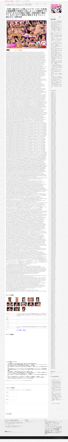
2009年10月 (52, 292)
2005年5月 (52, 343)
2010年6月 (52, 284)
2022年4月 (52, 143)
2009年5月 (52, 297)
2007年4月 (52, 321)
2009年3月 (52, 299)
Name (7, 392)
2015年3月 (52, 227)
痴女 (52, 432)
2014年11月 (52, 231)
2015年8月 (52, 222)
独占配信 (33, 326)
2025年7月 (52, 105)
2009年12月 (52, 290)
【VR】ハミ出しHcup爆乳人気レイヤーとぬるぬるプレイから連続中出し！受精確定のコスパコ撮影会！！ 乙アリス (26, 376)
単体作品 (27, 326)
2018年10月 (52, 185)
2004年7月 (52, 351)
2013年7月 (52, 247)
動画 (9, 3)
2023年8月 (52, 127)
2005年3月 (52, 344)
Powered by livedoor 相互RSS (55, 403)
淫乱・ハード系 (53, 431)
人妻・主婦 (50, 429)
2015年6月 (52, 224)
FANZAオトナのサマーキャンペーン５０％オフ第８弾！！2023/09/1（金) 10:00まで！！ (56, 385)
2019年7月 (52, 176)
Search (60, 16)
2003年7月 (52, 361)
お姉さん (49, 423)
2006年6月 (52, 331)
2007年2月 (52, 323)
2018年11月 (52, 184)
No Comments (14, 19)
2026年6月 (52, 94)
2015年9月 (52, 221)
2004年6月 (52, 352)
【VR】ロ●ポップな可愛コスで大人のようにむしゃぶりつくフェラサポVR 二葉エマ (21, 378)
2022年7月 (52, 140)
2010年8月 (52, 282)
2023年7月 (52, 128)
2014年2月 (52, 240)
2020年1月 (52, 170)
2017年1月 (52, 206)
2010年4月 (52, 286)
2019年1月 (52, 182)
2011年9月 (52, 269)
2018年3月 (52, 192)
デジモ (57, 424)
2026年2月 (52, 98)
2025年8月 (52, 104)
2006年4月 (52, 333)
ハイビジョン (57, 426)
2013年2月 (52, 252)
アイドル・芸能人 (53, 423)
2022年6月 (52, 141)
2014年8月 (52, 234)
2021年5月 (52, 154)
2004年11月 (52, 348)
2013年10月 (52, 244)
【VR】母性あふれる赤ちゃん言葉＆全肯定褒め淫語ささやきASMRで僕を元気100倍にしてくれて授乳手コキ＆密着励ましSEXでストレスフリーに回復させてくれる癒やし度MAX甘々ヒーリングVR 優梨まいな (27, 373)
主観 (45, 429)
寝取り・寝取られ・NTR (52, 430)
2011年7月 (52, 271)
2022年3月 (52, 144)
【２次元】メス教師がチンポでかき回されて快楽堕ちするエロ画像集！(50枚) (56, 388)
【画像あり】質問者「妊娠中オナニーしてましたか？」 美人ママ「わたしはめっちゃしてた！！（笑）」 (56, 390)
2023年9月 (52, 126)
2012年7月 (52, 259)
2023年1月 (52, 134)
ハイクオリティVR (20, 326)
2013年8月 (52, 246)
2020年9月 (52, 162)
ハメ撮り (46, 427)
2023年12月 (52, 123)
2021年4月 (52, 155)
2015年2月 (52, 228)
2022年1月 (52, 146)
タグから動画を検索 (26, 0)
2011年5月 (52, 273)
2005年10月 (52, 339)
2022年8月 (52, 139)
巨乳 (58, 430)
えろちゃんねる (9, 1)
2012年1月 (52, 265)
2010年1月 (52, 289)
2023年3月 (52, 132)
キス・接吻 (57, 423)
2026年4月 (52, 96)
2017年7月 (52, 200)
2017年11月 (52, 196)
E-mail (7, 395)
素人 (53, 432)
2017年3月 (52, 204)
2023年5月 (52, 130)
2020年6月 (52, 165)
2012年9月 (52, 257)
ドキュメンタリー (51, 425)
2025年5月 (52, 107)
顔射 (60, 432)
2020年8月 (52, 163)
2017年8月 (52, 199)
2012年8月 (52, 258)
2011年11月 (52, 267)
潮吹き (59, 431)
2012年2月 (52, 264)
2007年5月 (52, 320)
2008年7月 (52, 307)
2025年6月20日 (9, 19)
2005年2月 (52, 345)
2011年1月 (52, 277)
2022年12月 (52, 135)
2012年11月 (52, 255)
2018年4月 (52, 191)
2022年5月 (52, 142)
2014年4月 (52, 238)
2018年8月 (52, 187)
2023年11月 (52, 124)
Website (7, 399)
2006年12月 (52, 325)
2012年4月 (52, 262)
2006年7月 (52, 330)
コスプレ (18, 327)
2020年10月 (52, 161)
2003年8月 (52, 360)
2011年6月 (52, 272)
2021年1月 (52, 158)
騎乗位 (46, 433)
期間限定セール (48, 431)
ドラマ (54, 425)
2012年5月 (52, 261)
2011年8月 (52, 270)
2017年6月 (52, 201)
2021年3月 (52, 156)
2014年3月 (52, 239)
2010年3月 (52, 287)
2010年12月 (52, 278)
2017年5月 (52, 202)
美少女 (57, 432)
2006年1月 (52, 336)
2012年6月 (52, 260)
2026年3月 (52, 97)
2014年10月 (52, 232)
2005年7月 (52, 341)
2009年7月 (52, 295)
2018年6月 (52, 189)
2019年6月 (52, 177)
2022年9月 (52, 138)
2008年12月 (52, 302)
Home (7, 3)
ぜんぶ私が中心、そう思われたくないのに (56, 380)
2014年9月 (52, 233)
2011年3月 (52, 275)
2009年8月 (52, 294)
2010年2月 (52, 288)
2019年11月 (52, 172)
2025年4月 (52, 108)
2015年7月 (52, 223)
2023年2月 (52, 133)
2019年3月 (52, 180)
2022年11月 (52, 136)
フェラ (42, 326)
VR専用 (30, 326)
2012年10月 (52, 256)
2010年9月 (52, 281)
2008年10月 (52, 304)
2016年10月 (52, 209)
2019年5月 (52, 178)
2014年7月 (52, 235)
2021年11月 (52, 148)
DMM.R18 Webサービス (62, 437)
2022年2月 (52, 145)
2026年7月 (52, 93)
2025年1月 (52, 111)
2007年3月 (52, 322)
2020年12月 (52, 159)
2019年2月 (52, 181)
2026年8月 (52, 92)
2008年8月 (52, 306)
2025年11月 (52, 101)
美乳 (55, 432)
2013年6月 (52, 248)
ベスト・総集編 (56, 427)
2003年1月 (52, 365)
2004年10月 (52, 349)
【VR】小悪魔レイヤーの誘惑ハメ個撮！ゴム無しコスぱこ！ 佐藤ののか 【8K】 (20, 371)
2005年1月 (52, 346)
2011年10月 (52, 268)
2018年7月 (52, 188)
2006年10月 (52, 327)
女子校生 (46, 430)
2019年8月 (52, 175)
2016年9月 (52, 210)
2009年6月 (52, 296)
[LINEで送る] (20, 50)
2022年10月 (52, 137)
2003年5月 (52, 363)
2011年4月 (52, 274)
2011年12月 (52, 266)
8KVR (24, 326)
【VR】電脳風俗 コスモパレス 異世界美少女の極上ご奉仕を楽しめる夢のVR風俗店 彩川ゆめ (22, 363)
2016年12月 (52, 207)
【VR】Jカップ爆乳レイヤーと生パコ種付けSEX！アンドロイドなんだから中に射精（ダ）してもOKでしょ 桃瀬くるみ (26, 377)
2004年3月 (52, 355)
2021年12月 (52, 147)
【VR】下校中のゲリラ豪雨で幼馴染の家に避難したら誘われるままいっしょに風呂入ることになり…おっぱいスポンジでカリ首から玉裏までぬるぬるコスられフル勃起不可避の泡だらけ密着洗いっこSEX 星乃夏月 (27, 365)
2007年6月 (52, 319)
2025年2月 (52, 110)
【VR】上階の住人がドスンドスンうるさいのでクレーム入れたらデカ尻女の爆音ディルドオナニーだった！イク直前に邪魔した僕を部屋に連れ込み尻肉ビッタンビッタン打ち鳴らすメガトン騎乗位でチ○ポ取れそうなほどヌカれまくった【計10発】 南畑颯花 (27, 369)
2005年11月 (52, 338)
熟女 (61, 431)
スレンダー (54, 424)
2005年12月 (52, 337)
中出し (36, 326)
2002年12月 (52, 366)
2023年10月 (52, 125)
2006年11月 (52, 326)
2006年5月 (52, 332)
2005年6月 (52, 342)
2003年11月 (52, 358)
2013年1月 (52, 253)
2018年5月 (52, 190)
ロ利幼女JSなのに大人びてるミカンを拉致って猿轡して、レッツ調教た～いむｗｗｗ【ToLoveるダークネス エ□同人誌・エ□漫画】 (56, 396)
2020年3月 (52, 168)
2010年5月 (52, 285)
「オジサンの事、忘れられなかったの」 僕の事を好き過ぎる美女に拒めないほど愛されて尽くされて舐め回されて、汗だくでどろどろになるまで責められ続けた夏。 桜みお (56, 66)
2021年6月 (52, 153)
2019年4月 (52, 179)
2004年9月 (52, 350)
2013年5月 (52, 249)
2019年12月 (52, 171)
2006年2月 (52, 335)
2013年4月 (52, 250)
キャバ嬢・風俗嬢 (47, 424)
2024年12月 (52, 112)
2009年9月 (52, 293)
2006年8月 (52, 329)
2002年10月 (52, 368)
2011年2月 (52, 276)
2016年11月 (52, 208)
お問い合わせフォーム (9, 426)
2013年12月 (52, 242)
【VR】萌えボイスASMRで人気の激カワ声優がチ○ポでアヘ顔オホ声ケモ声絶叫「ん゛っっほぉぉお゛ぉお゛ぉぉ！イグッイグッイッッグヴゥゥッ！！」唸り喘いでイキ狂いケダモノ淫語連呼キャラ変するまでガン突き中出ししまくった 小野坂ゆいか (56, 41)
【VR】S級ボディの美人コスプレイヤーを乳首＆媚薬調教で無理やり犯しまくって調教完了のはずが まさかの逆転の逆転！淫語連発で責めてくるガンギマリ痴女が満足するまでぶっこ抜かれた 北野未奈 (31, 314)
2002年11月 (52, 367)
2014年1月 (52, 241)
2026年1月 (52, 99)
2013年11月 (52, 243)
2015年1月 (52, 229)
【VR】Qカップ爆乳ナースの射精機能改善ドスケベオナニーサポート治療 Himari (56, 74)
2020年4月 (52, 167)
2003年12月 (52, 357)
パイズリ (39, 326)
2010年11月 (52, 279)
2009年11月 (52, 291)
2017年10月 (52, 197)
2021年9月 (52, 150)
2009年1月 (52, 301)
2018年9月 (52, 186)
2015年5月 (52, 225)
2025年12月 (52, 100)
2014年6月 (52, 236)
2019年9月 (52, 174)
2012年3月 (52, 263)
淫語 (57, 431)
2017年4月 (52, 203)
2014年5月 (52, 237)
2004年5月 (52, 353)
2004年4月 (52, 354)
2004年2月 (52, 356)
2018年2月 (52, 193)
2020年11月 (52, 160)
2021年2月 (52, 157)
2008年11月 (52, 303)
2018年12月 (52, 183)
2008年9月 (52, 305)
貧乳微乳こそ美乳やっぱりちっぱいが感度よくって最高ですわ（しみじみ (56, 399)
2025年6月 (52, 106)
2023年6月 (52, 129)
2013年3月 (52, 251)
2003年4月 (52, 364)
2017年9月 (52, 198)
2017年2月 (52, 205)
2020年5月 (52, 166)
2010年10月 (52, 280)
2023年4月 (52, 131)
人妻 (47, 429)
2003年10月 (52, 359)
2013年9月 (52, 245)
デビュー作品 (47, 425)
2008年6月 (52, 308)
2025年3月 (52, 109)
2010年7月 (52, 283)
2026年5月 (52, 95)
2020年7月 (52, 164)
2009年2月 (52, 300)
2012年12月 (52, 254)
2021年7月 (52, 152)
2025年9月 (52, 103)
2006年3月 (52, 334)
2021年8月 (52, 151)
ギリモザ (50, 424)
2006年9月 (52, 328)
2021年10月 (52, 149)
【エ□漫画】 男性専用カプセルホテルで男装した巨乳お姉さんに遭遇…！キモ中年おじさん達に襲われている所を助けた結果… (56, 382)
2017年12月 (52, 195)
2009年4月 (52, 298)
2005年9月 (52, 340)
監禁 (45, 326)
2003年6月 (52, 362)
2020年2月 (52, 169)
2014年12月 (52, 230)
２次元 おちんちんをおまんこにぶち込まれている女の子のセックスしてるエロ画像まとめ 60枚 (56, 394)
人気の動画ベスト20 (18, 0)
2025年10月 (52, 102)
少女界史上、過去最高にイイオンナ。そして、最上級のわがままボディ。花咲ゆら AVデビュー (56, 46)
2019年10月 (52, 173)
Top (66, 440)
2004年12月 (52, 347)
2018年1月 (52, 194)
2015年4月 (52, 226)
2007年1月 (52, 324)
